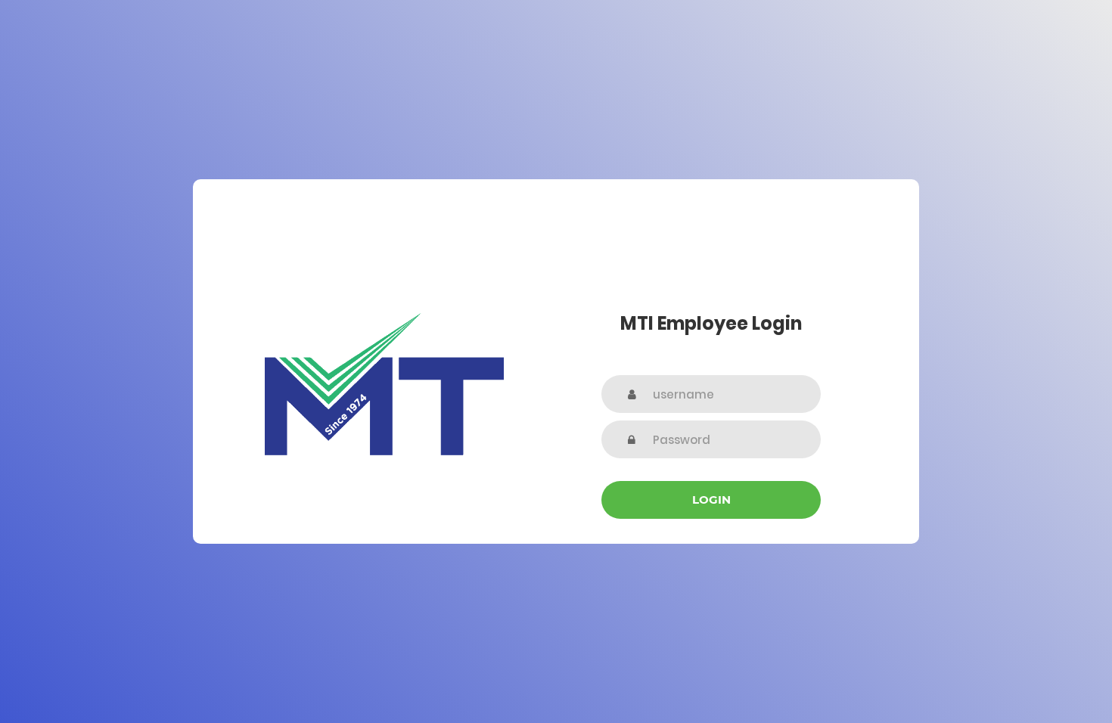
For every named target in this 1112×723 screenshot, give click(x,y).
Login (711, 499)
